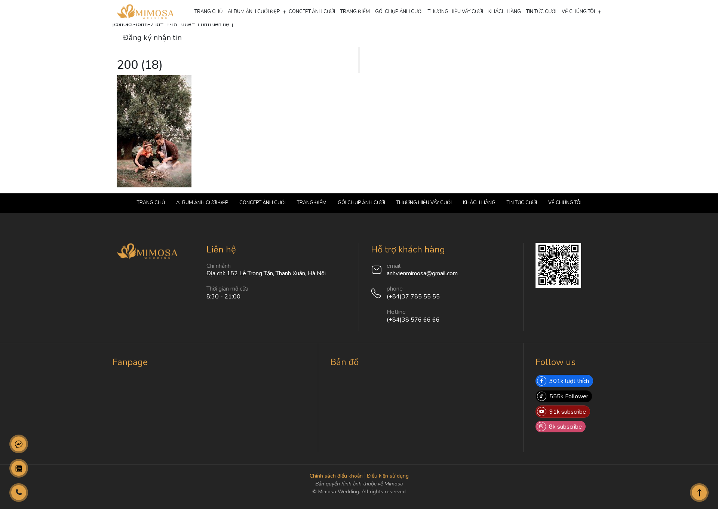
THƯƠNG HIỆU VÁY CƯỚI (455, 11)
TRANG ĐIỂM (355, 11)
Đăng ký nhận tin (152, 38)
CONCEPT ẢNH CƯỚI (312, 11)
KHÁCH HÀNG (504, 11)
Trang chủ (208, 11)
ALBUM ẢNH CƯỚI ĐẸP (254, 11)
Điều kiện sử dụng (388, 475)
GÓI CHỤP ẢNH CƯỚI (399, 11)
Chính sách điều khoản (336, 475)
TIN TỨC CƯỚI (541, 11)
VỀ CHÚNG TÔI (578, 11)
